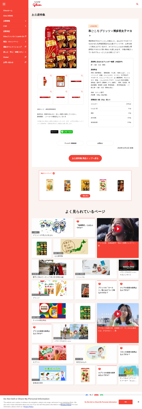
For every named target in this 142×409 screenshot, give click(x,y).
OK (126, 402)
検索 (137, 4)
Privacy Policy (66, 404)
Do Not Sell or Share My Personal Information (101, 402)
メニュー (4, 4)
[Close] (138, 401)
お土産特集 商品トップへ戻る (85, 158)
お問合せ (100, 143)
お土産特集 (38, 14)
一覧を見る (85, 196)
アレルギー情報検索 (70, 143)
